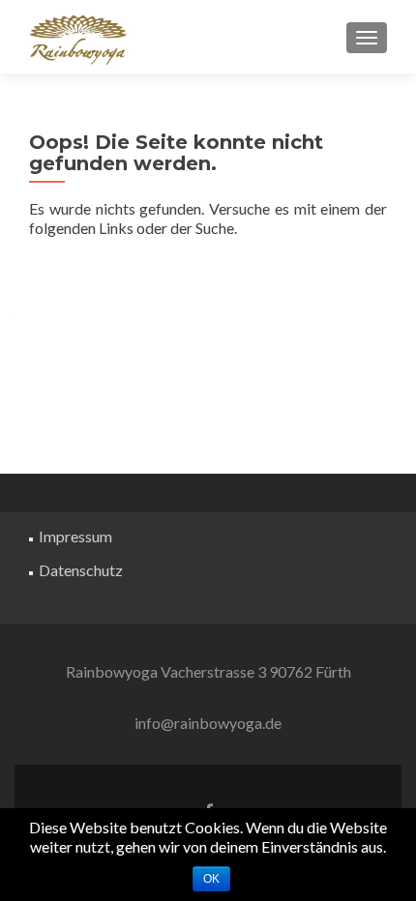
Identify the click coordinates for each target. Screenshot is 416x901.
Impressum (75, 536)
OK (211, 879)
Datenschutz (81, 570)
